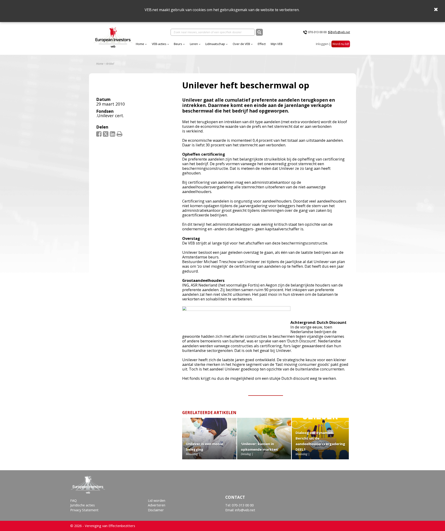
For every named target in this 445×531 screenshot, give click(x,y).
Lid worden (156, 500)
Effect (262, 44)
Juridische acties (82, 505)
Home (140, 44)
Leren (194, 44)
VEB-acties (159, 44)
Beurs (178, 44)
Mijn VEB (277, 44)
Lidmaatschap (215, 44)
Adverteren (156, 505)
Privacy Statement (84, 510)
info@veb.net (341, 32)
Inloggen (322, 44)
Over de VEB (241, 44)
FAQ (73, 500)
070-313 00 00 (317, 32)
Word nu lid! (340, 44)
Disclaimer (156, 510)
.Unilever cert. (110, 115)
